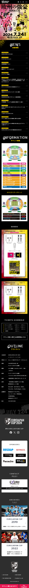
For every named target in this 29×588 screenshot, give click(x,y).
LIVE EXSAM (5, 574)
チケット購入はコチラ (9, 586)
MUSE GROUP (18, 574)
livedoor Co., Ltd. (19, 578)
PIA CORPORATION (7, 578)
